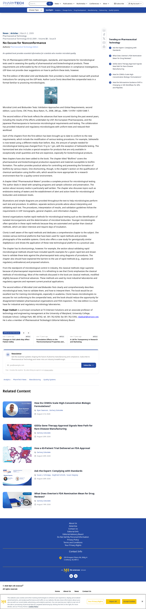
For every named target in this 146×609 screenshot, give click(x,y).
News (76, 591)
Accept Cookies (129, 601)
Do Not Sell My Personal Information (73, 537)
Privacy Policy (73, 539)
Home (57, 591)
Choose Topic (34, 10)
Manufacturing (92, 10)
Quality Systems (114, 10)
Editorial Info (73, 531)
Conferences (94, 4)
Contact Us (73, 529)
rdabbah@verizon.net (88, 316)
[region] (73, 601)
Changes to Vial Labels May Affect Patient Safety (16, 340)
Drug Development (80, 10)
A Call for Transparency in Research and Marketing (84, 340)
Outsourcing (103, 10)
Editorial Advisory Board (73, 534)
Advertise (73, 526)
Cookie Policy (33, 607)
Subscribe (87, 365)
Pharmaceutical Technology (15, 36)
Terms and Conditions (73, 542)
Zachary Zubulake (56, 410)
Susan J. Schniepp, (44, 475)
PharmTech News (19, 379)
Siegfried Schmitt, (59, 475)
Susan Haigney (72, 475)
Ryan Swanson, (42, 410)
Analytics (58, 10)
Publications (67, 4)
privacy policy (48, 370)
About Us (73, 523)
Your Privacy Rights (73, 545)
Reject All (113, 601)
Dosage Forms (67, 10)
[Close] (142, 601)
